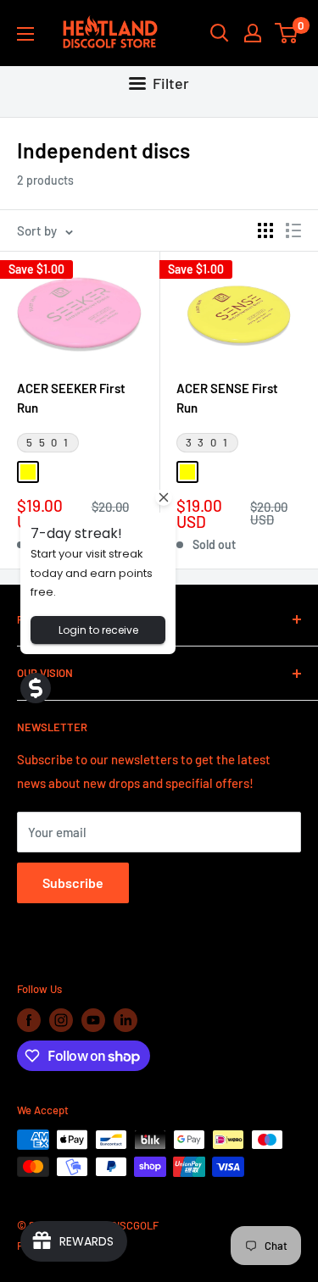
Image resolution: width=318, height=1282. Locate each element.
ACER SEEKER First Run (71, 397)
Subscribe (72, 882)
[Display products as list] (293, 230)
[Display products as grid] (265, 230)
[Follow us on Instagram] (61, 1020)
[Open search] (219, 33)
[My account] (252, 33)
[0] (287, 33)
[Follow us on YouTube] (93, 1020)
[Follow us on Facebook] (29, 1020)
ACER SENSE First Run (227, 397)
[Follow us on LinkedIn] (125, 1020)
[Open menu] (25, 34)
